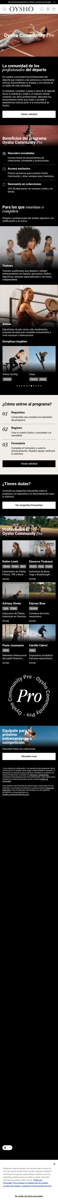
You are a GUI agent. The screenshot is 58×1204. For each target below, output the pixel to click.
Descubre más (29, 756)
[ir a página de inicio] (21, 9)
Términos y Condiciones (39, 775)
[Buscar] (42, 9)
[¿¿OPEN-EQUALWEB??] (7, 1147)
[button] (54, 9)
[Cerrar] (54, 1164)
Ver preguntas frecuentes (29, 505)
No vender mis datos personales (29, 1196)
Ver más (5, 579)
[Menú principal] (4, 9)
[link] (48, 9)
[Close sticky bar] (54, 2)
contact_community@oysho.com (15, 794)
